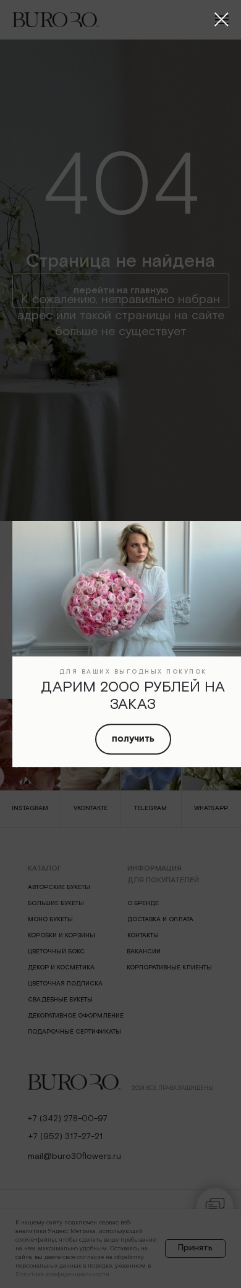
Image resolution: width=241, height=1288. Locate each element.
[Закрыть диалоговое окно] (221, 19)
